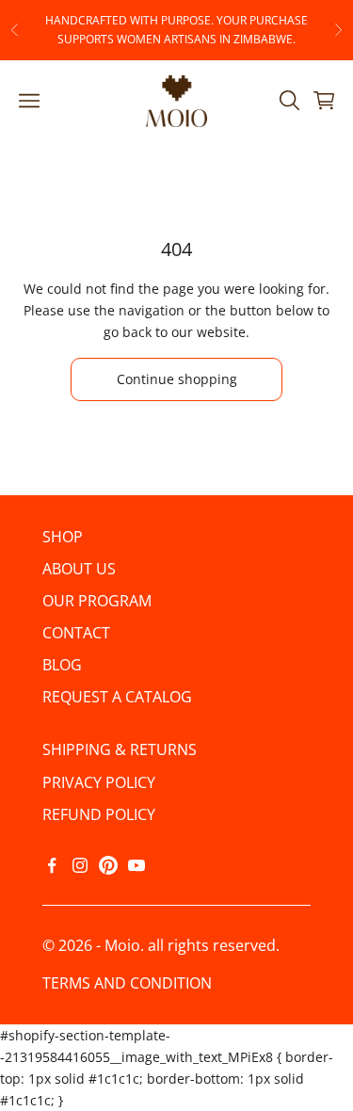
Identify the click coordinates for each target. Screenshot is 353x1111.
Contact (76, 632)
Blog (62, 664)
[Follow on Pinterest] (108, 865)
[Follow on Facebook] (51, 865)
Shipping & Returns (119, 749)
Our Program (97, 600)
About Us (79, 568)
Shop (62, 536)
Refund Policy (98, 814)
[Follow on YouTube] (136, 865)
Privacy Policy (98, 782)
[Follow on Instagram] (80, 865)
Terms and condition (127, 983)
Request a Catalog (117, 696)
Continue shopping (177, 379)
